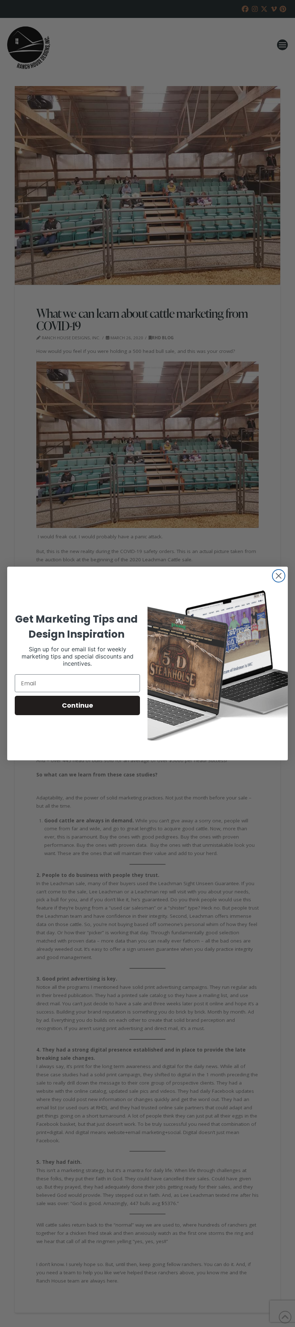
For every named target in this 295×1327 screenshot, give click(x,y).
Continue (77, 705)
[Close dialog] (278, 576)
